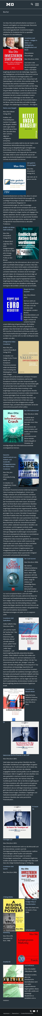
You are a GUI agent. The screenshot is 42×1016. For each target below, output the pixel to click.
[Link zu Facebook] (37, 1011)
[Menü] (36, 4)
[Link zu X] (30, 1011)
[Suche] (31, 4)
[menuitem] (31, 4)
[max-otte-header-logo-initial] (17, 4)
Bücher (6, 12)
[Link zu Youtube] (34, 1011)
